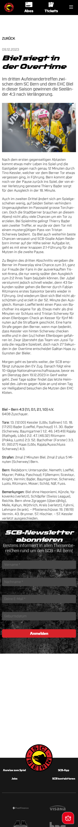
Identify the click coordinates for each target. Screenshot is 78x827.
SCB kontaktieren (63, 778)
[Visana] (57, 809)
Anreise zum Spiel (14, 770)
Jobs (14, 778)
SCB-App (63, 770)
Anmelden (39, 633)
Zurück (8, 38)
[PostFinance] (20, 809)
